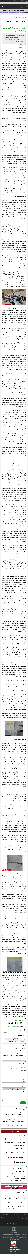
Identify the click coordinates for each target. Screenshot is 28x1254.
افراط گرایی (15, 1039)
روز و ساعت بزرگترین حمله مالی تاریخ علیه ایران (14, 1199)
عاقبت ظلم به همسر (21, 1139)
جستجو (8, 1218)
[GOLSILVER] (14, 1187)
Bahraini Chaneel (20, 1149)
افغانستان (22, 1041)
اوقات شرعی (24, 1218)
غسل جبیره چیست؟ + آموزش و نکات (15, 1209)
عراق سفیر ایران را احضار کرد (19, 1178)
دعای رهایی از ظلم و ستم (19, 1136)
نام (24, 1074)
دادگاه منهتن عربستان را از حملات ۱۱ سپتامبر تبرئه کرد (13, 1056)
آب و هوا (5, 1214)
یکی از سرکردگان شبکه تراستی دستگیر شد (16, 1125)
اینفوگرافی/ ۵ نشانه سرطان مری (18, 1171)
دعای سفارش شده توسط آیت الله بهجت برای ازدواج (14, 1158)
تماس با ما (19, 1214)
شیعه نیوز (10, 1041)
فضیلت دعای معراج (21, 1142)
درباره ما (25, 1214)
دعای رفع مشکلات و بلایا (19, 1146)
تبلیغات (19, 1218)
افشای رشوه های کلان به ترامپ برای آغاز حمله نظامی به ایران (13, 1122)
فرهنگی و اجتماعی (17, 17)
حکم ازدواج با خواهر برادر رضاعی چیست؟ (16, 1117)
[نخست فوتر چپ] (14, 1246)
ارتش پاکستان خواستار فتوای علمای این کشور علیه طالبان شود (13, 1050)
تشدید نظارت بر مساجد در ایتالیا (18, 1112)
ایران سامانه (11, 1239)
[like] (14, 1033)
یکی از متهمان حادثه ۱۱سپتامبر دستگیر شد (14, 1053)
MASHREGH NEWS (18, 1020)
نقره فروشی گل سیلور (20, 1162)
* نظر (24, 1091)
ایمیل (24, 1079)
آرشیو (14, 1214)
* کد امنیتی (22, 1084)
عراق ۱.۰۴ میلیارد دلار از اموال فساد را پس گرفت (15, 1114)
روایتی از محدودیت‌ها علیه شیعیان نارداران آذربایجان (13, 1203)
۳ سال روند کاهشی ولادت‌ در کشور (16, 1206)
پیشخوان (24, 17)
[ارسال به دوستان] (10, 21)
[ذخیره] (12, 21)
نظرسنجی (14, 1218)
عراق (16, 1041)
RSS (14, 1221)
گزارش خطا (21, 1030)
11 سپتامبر (8, 1039)
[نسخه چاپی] (8, 21)
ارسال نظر (20, 1035)
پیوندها (9, 1214)
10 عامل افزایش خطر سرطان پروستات (17, 1180)
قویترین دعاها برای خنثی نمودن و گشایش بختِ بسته (14, 1153)
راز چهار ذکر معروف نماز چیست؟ (18, 1174)
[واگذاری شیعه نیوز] (14, 12)
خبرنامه (3, 1218)
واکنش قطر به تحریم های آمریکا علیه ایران (16, 1176)
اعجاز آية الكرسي (10, 1139)
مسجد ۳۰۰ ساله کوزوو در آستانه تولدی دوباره (15, 1119)
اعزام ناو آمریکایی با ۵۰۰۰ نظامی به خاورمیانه (14, 1196)
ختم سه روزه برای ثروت (9, 1142)
